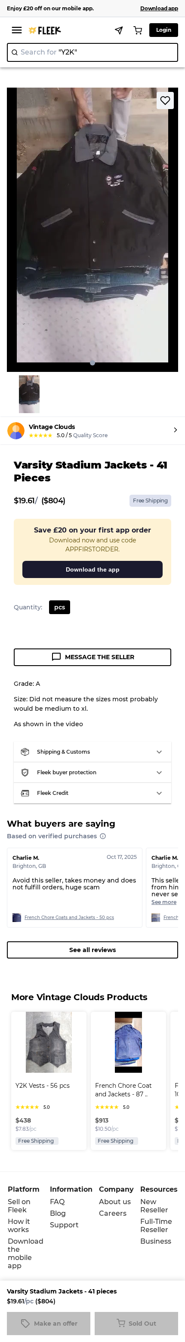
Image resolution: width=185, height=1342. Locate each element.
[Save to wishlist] (165, 100)
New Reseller (154, 1206)
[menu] (16, 30)
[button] (92, 752)
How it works (19, 1225)
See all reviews (92, 950)
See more (163, 902)
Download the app (93, 569)
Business (155, 1241)
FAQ (57, 1202)
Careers (112, 1213)
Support (64, 1225)
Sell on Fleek (19, 1206)
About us (115, 1202)
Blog (58, 1213)
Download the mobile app (25, 1253)
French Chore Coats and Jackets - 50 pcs (69, 917)
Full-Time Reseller (156, 1225)
